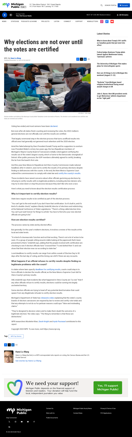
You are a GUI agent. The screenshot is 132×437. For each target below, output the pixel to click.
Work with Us (50, 413)
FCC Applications (106, 413)
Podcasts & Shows (29, 21)
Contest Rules (77, 413)
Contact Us (49, 408)
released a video (47, 298)
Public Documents (52, 418)
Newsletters (92, 21)
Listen (56, 21)
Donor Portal (111, 5)
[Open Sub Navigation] (8, 21)
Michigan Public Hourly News (82, 408)
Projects (45, 21)
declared (53, 126)
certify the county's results (69, 173)
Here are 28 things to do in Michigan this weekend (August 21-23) (112, 74)
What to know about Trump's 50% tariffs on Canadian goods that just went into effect (111, 43)
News (4, 21)
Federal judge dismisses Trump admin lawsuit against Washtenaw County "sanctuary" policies (111, 54)
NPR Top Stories (16, 336)
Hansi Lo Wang (16, 58)
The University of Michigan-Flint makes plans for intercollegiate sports (112, 65)
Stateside (15, 21)
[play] (4, 15)
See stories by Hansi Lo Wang (28, 360)
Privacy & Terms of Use (108, 408)
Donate (124, 5)
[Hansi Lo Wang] (8, 357)
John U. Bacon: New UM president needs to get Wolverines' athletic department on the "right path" (112, 96)
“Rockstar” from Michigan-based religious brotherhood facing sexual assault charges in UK (110, 84)
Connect (67, 21)
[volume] (11, 15)
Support (79, 21)
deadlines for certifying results (48, 269)
